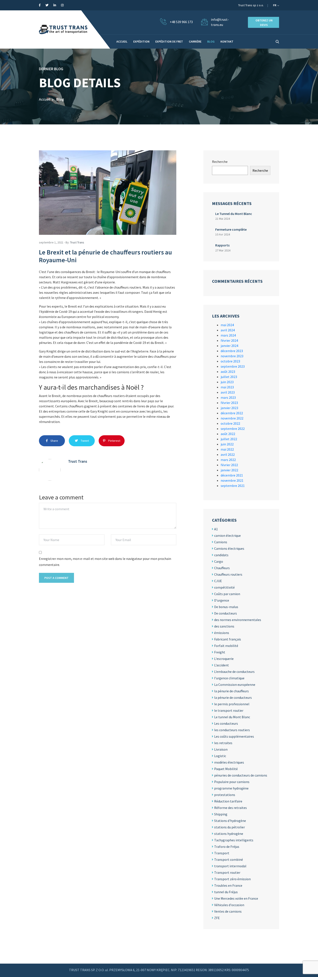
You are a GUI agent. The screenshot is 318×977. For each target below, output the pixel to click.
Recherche (220, 161)
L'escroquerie (224, 658)
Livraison (221, 749)
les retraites (223, 743)
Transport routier (227, 872)
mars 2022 (228, 460)
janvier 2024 (229, 345)
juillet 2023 (229, 377)
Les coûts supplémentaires (234, 736)
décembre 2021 (232, 475)
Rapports (222, 245)
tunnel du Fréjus (226, 892)
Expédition (141, 41)
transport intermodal (230, 866)
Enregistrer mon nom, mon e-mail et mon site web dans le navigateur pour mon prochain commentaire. (105, 561)
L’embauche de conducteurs (234, 671)
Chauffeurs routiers (228, 574)
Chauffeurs (222, 568)
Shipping (220, 814)
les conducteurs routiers (232, 730)
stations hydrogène (228, 833)
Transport (221, 853)
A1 (216, 529)
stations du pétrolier (229, 827)
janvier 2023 (229, 408)
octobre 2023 (230, 361)
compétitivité (224, 587)
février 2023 (229, 402)
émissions (221, 633)
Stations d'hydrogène (230, 820)
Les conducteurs (226, 723)
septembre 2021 (233, 485)
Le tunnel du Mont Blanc (232, 717)
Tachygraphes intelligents (233, 840)
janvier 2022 (229, 470)
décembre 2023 (232, 351)
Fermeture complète (231, 229)
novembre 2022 (232, 418)
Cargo (218, 561)
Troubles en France (228, 885)
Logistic (220, 756)
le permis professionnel (231, 704)
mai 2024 (227, 325)
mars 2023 (228, 397)
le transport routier (228, 710)
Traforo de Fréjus (226, 846)
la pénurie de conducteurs (233, 697)
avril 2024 (228, 330)
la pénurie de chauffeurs (231, 691)
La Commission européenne (234, 684)
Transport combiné (228, 859)
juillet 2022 (229, 439)
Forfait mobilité (226, 645)
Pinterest (114, 441)
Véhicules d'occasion (229, 905)
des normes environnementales (237, 620)
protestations (224, 795)
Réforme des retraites (230, 807)
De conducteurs (225, 613)
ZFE (217, 918)
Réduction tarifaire (228, 801)
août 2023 (228, 371)
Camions (220, 542)
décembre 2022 (232, 413)
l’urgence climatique (229, 678)
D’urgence (221, 600)
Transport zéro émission (232, 879)
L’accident (221, 665)
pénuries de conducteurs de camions (240, 775)
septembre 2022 (233, 428)
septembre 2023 (233, 366)
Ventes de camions (228, 911)
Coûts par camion (227, 594)
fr (275, 5)
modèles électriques (229, 762)
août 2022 (228, 434)
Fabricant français (227, 639)
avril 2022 (228, 454)
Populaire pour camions (231, 782)
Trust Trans (77, 242)
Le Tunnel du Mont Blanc (233, 213)
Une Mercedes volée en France (236, 898)
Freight (219, 652)
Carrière (195, 41)
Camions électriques (229, 548)
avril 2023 (228, 392)
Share (54, 441)
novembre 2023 (232, 356)
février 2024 (229, 340)
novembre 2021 (232, 480)
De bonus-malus (226, 607)
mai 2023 (227, 387)
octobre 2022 (230, 423)
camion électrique (227, 535)
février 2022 (229, 465)
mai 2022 (227, 449)
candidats (221, 555)
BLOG (211, 41)
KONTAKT (226, 41)
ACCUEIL (121, 41)
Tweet (84, 441)
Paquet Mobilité (226, 769)
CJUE (218, 581)
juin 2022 (227, 444)
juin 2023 (227, 382)
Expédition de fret (169, 41)
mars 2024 (228, 335)
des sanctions (224, 626)
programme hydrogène (231, 788)
